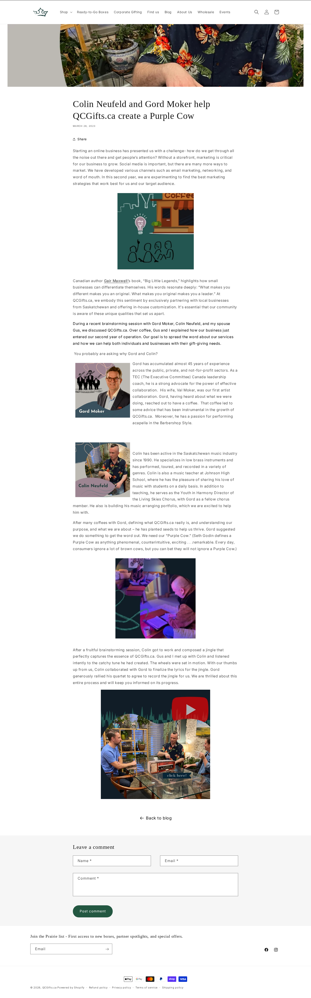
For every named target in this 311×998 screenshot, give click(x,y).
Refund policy (98, 987)
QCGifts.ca (49, 987)
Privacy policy (121, 987)
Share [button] (82, 139)
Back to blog (159, 818)
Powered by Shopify (70, 987)
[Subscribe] (107, 949)
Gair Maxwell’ (116, 280)
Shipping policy (173, 987)
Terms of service (146, 987)
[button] (65, 12)
